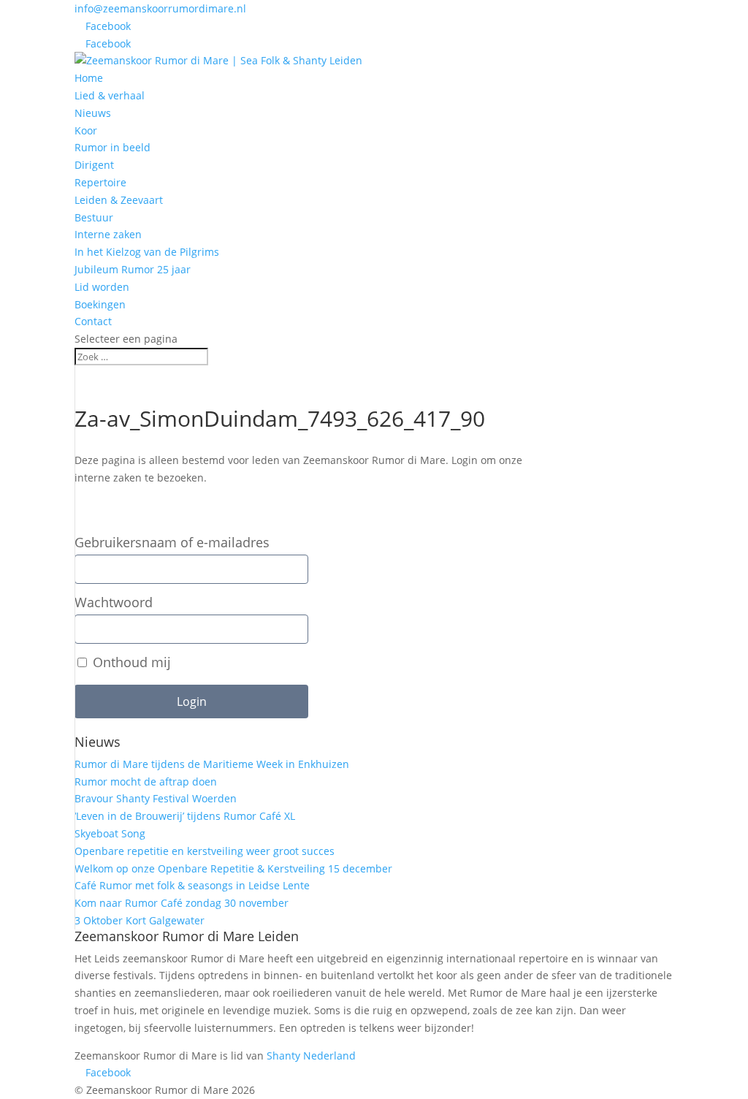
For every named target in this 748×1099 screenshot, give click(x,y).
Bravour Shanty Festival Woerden (156, 798)
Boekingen (100, 304)
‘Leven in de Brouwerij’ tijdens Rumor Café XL (185, 816)
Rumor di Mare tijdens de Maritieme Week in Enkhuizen (212, 764)
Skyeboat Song (110, 833)
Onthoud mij (130, 662)
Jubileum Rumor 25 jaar (133, 269)
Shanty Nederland (311, 1055)
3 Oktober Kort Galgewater (140, 920)
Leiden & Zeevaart (119, 200)
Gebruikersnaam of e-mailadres (172, 542)
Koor (86, 130)
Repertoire (100, 182)
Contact (93, 321)
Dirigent (94, 165)
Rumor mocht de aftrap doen (146, 781)
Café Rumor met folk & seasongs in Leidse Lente (192, 885)
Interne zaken (108, 234)
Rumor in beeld (112, 147)
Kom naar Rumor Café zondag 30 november (182, 903)
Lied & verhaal (110, 95)
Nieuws (93, 113)
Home (89, 78)
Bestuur (94, 217)
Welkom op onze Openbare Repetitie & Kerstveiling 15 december (233, 868)
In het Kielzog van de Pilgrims (147, 252)
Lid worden (102, 287)
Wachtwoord (114, 602)
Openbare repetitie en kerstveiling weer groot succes (205, 851)
